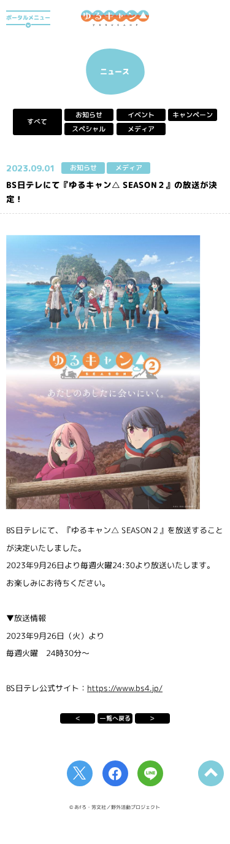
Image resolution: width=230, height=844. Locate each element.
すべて (37, 122)
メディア (141, 129)
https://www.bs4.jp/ (125, 688)
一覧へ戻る (115, 718)
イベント (141, 115)
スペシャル (89, 129)
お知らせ (88, 115)
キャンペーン (192, 115)
